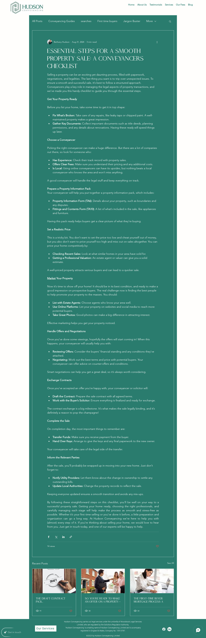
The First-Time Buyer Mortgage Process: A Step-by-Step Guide (148, 600)
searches (86, 21)
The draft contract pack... (50, 600)
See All (170, 563)
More (149, 21)
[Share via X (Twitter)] (56, 536)
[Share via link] (70, 536)
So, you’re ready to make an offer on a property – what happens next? (102, 600)
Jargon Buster (131, 21)
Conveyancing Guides (61, 21)
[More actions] (157, 42)
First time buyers (107, 21)
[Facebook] (164, 629)
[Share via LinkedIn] (63, 536)
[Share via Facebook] (48, 536)
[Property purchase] (103, 581)
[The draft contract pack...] (54, 581)
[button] (170, 21)
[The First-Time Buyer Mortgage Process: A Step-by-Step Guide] (152, 581)
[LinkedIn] (169, 629)
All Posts (37, 21)
